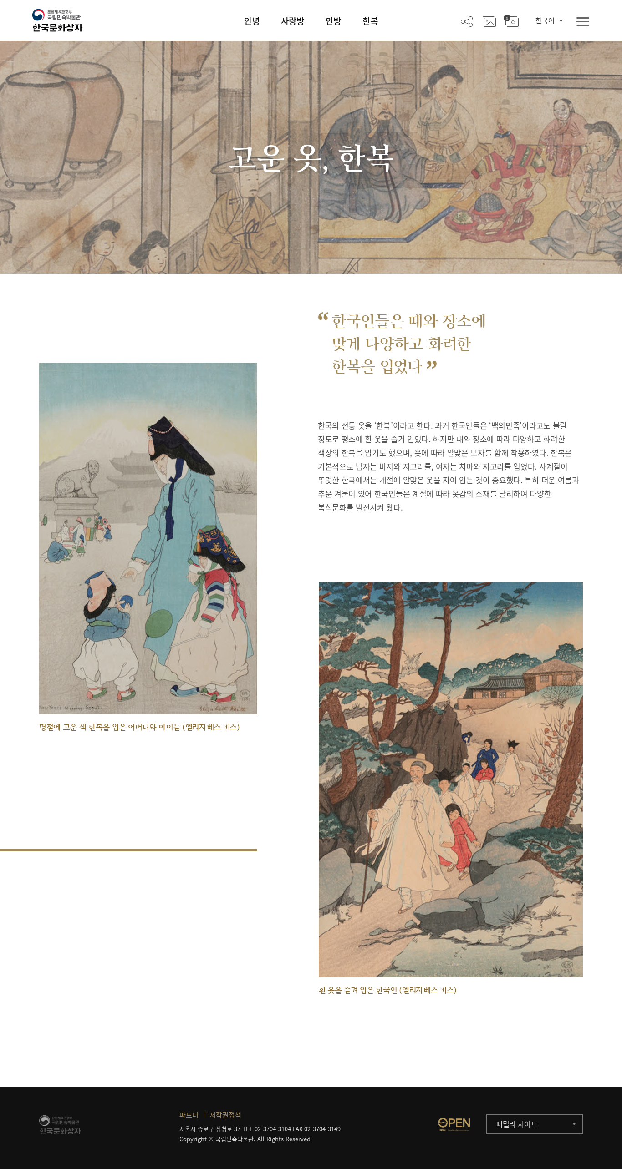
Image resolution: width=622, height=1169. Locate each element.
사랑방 (292, 21)
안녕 (252, 21)
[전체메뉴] (583, 22)
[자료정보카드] (511, 21)
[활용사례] (489, 21)
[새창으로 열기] (454, 1124)
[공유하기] (467, 21)
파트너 (189, 1115)
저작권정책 (225, 1115)
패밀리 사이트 (517, 1123)
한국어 (545, 20)
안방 (333, 21)
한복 (370, 21)
